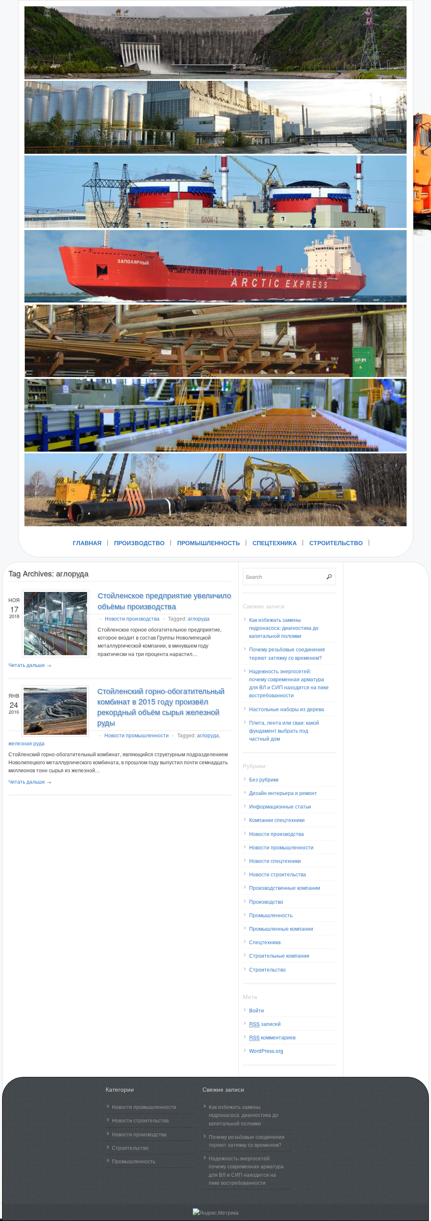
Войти (256, 1010)
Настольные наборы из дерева (286, 708)
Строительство (336, 542)
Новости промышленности (136, 735)
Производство (139, 542)
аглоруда (199, 618)
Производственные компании (284, 887)
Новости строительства (277, 874)
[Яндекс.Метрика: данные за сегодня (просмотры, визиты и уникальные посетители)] (216, 1212)
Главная (87, 542)
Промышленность (208, 542)
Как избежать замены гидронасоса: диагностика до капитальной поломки (284, 627)
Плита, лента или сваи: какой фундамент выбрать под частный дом (284, 730)
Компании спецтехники (277, 819)
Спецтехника (275, 542)
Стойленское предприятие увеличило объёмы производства (164, 600)
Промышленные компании (281, 928)
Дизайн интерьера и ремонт (283, 792)
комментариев (272, 1037)
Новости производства (132, 618)
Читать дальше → (29, 664)
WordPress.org (266, 1050)
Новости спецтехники (275, 860)
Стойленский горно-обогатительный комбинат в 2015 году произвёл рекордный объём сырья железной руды (160, 706)
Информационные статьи (280, 806)
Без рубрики (264, 779)
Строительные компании (279, 955)
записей (265, 1023)
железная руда (26, 743)
